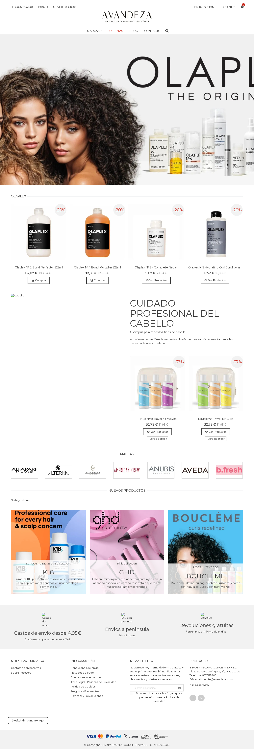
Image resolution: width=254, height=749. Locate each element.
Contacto (152, 31)
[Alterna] (58, 470)
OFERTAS (116, 31)
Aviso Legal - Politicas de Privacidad (93, 682)
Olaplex (18, 196)
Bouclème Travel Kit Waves (157, 419)
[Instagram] (201, 698)
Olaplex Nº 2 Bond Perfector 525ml (39, 267)
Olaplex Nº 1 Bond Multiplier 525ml (97, 267)
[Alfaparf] (24, 470)
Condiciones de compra (86, 677)
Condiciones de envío (84, 667)
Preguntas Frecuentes (84, 691)
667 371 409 (209, 675)
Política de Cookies (82, 686)
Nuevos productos (127, 490)
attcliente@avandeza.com (215, 679)
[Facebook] (193, 698)
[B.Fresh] (229, 470)
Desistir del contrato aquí (28, 720)
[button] (127, 181)
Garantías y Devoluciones (86, 695)
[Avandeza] (127, 17)
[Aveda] (195, 470)
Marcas (93, 31)
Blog (133, 31)
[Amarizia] (92, 470)
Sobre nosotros (21, 672)
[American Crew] (126, 470)
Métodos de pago (82, 672)
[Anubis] (160, 470)
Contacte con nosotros (26, 667)
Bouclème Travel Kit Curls (215, 419)
